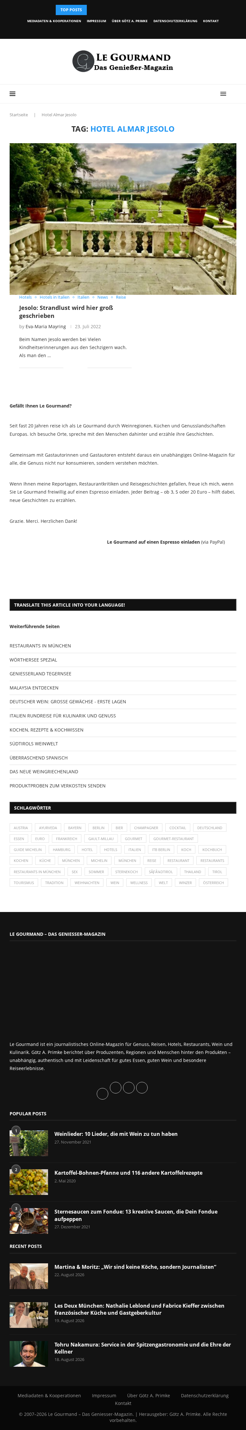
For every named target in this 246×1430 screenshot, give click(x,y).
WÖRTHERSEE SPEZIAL (33, 660)
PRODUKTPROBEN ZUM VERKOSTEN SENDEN (58, 786)
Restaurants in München (37, 871)
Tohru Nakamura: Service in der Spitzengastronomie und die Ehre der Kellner (142, 1348)
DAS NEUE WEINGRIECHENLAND (44, 771)
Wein (115, 882)
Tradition (54, 882)
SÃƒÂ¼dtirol (161, 871)
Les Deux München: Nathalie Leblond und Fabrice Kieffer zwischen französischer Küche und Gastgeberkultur (139, 1309)
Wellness (139, 882)
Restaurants (212, 860)
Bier (119, 827)
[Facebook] (98, 30)
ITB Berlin (161, 849)
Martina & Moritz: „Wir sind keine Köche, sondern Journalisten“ (135, 1266)
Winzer (185, 882)
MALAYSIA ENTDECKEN (34, 688)
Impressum (96, 21)
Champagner (146, 827)
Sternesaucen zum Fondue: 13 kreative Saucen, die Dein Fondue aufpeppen (135, 1215)
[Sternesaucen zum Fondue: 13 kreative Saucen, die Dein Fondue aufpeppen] (29, 1221)
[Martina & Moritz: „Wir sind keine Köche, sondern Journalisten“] (29, 1276)
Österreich (213, 882)
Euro (40, 838)
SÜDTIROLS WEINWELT (34, 744)
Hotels (110, 849)
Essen (19, 838)
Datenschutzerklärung (175, 21)
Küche (45, 860)
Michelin (99, 860)
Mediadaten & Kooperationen (54, 21)
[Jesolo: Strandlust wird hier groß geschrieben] (123, 219)
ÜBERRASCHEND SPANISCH (39, 758)
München (71, 860)
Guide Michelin (28, 849)
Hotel (87, 849)
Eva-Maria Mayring (46, 326)
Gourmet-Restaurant (173, 838)
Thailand (192, 871)
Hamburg (61, 849)
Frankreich (66, 838)
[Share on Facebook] (73, 368)
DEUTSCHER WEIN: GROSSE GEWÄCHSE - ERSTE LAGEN (68, 701)
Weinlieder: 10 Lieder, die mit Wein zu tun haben (116, 1133)
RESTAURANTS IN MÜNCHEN (40, 646)
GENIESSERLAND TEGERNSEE (40, 674)
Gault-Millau (101, 838)
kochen (21, 860)
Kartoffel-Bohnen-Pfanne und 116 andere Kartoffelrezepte (128, 1172)
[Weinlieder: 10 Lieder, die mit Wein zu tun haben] (29, 1143)
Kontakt (211, 21)
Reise (151, 860)
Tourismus (24, 882)
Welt (163, 882)
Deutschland (209, 827)
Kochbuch (212, 849)
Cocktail (177, 827)
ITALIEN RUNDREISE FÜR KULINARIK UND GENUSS (63, 716)
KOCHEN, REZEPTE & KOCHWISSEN (47, 730)
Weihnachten (87, 882)
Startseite (19, 115)
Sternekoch (126, 871)
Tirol (217, 871)
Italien (134, 849)
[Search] (233, 93)
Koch (186, 849)
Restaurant (178, 860)
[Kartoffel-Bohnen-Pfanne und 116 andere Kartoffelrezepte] (29, 1182)
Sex (75, 871)
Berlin (98, 827)
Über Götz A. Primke (130, 21)
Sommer (96, 871)
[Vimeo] (142, 30)
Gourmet (133, 838)
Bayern (74, 827)
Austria (21, 827)
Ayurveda (48, 827)
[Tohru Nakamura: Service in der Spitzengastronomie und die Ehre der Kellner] (29, 1354)
